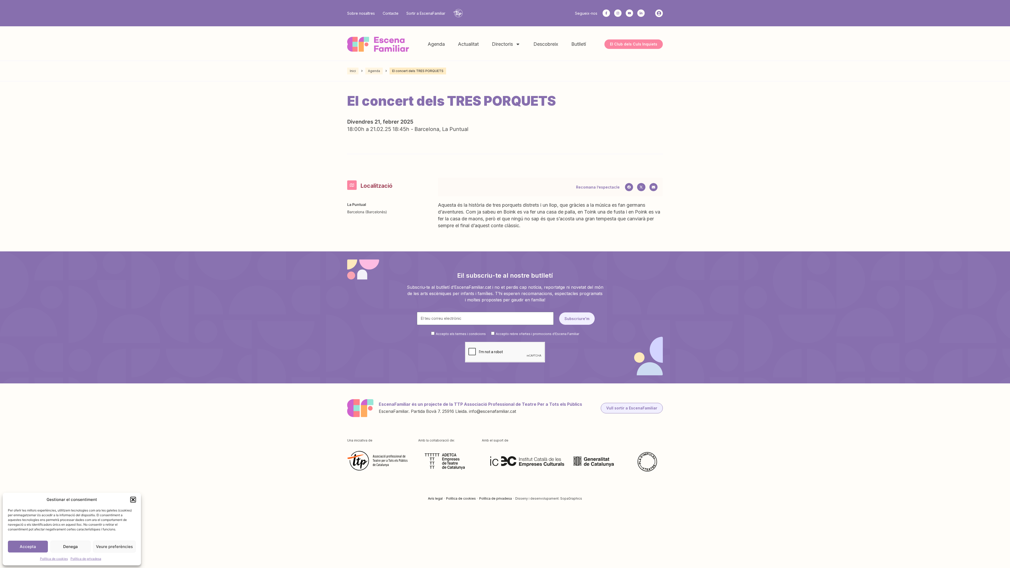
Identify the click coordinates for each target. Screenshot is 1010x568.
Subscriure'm (576, 318)
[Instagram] (618, 13)
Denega (70, 546)
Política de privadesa (85, 559)
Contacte (390, 13)
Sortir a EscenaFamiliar (425, 13)
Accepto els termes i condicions (461, 334)
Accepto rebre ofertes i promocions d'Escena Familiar (537, 334)
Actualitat (468, 44)
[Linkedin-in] (641, 13)
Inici (353, 71)
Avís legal (435, 498)
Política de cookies (54, 559)
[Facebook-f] (606, 13)
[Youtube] (629, 13)
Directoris (502, 44)
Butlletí (578, 44)
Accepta (28, 546)
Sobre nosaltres (361, 13)
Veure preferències (114, 546)
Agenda (436, 44)
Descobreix (545, 44)
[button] (133, 499)
